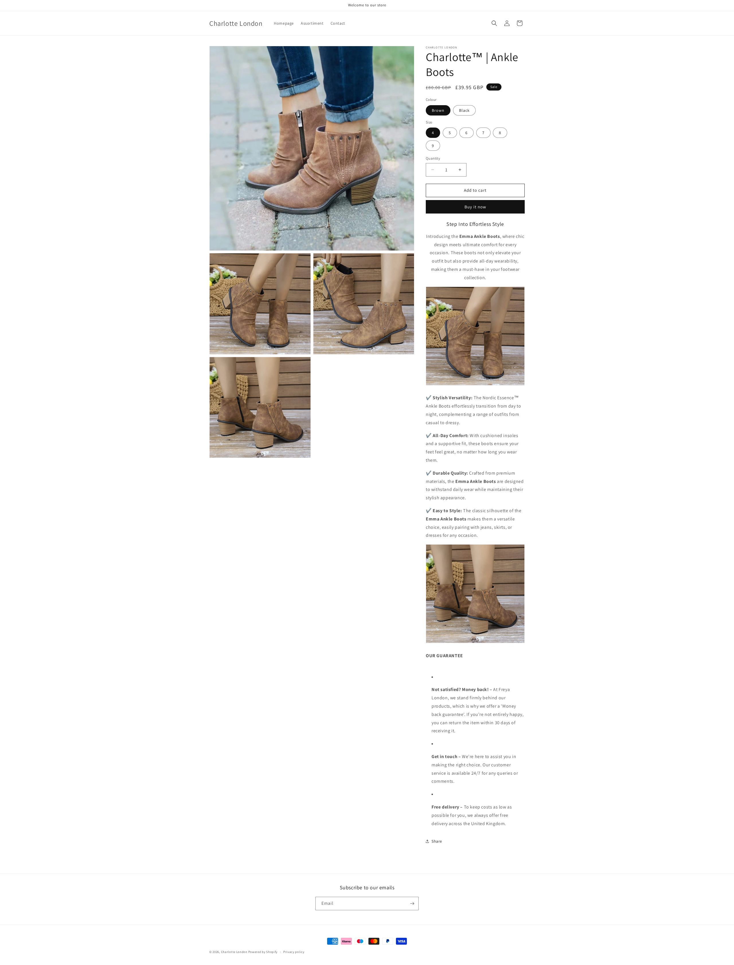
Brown (438, 110)
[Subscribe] (412, 903)
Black (464, 110)
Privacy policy (293, 952)
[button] (494, 23)
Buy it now (475, 207)
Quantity (433, 158)
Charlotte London (234, 952)
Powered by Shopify (263, 952)
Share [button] (437, 841)
